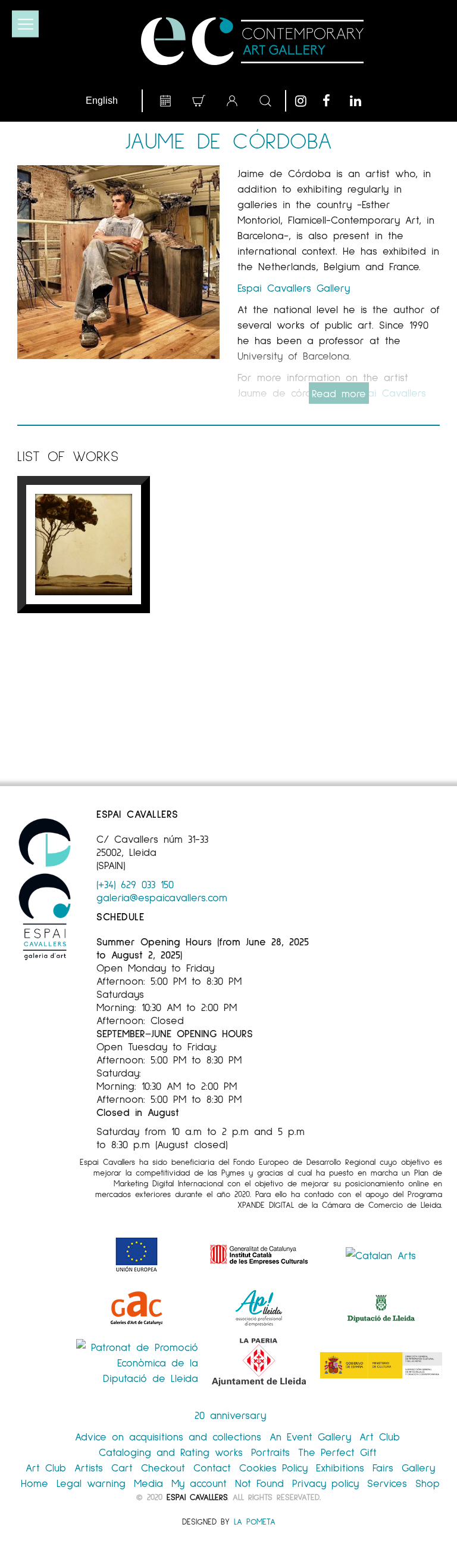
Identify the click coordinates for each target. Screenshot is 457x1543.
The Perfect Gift (337, 1451)
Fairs (383, 1467)
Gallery (418, 1467)
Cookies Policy (273, 1467)
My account (199, 1482)
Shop (427, 1482)
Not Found (259, 1482)
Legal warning (91, 1482)
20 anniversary (230, 1414)
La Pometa (255, 1521)
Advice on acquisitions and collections (168, 1436)
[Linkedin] (360, 101)
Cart (122, 1467)
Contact (212, 1467)
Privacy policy (325, 1482)
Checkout (163, 1467)
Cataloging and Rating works (171, 1451)
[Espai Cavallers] (252, 41)
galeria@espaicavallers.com (161, 897)
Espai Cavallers (197, 1497)
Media (148, 1482)
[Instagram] (306, 101)
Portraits (270, 1451)
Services (387, 1482)
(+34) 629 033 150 (135, 883)
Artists (88, 1467)
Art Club (379, 1436)
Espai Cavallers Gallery (293, 287)
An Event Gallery (310, 1436)
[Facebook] (333, 101)
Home (34, 1482)
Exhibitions (340, 1467)
